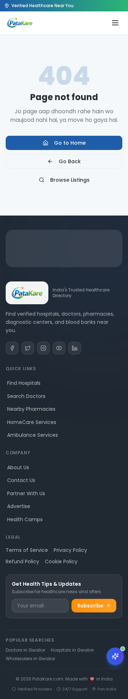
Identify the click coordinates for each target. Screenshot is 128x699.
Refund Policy (22, 561)
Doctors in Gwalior (25, 650)
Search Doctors (26, 396)
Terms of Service (27, 550)
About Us (18, 467)
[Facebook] (12, 348)
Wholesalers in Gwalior (30, 659)
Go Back (70, 161)
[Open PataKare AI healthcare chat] (115, 656)
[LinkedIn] (74, 348)
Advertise (18, 506)
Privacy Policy (70, 550)
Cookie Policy (61, 561)
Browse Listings (70, 179)
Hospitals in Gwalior (72, 650)
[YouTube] (59, 348)
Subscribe (90, 605)
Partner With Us (26, 493)
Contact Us (21, 480)
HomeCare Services (31, 422)
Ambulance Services (32, 435)
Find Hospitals (24, 383)
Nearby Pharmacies (31, 409)
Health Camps (25, 519)
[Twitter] (27, 348)
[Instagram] (43, 348)
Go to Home (70, 142)
